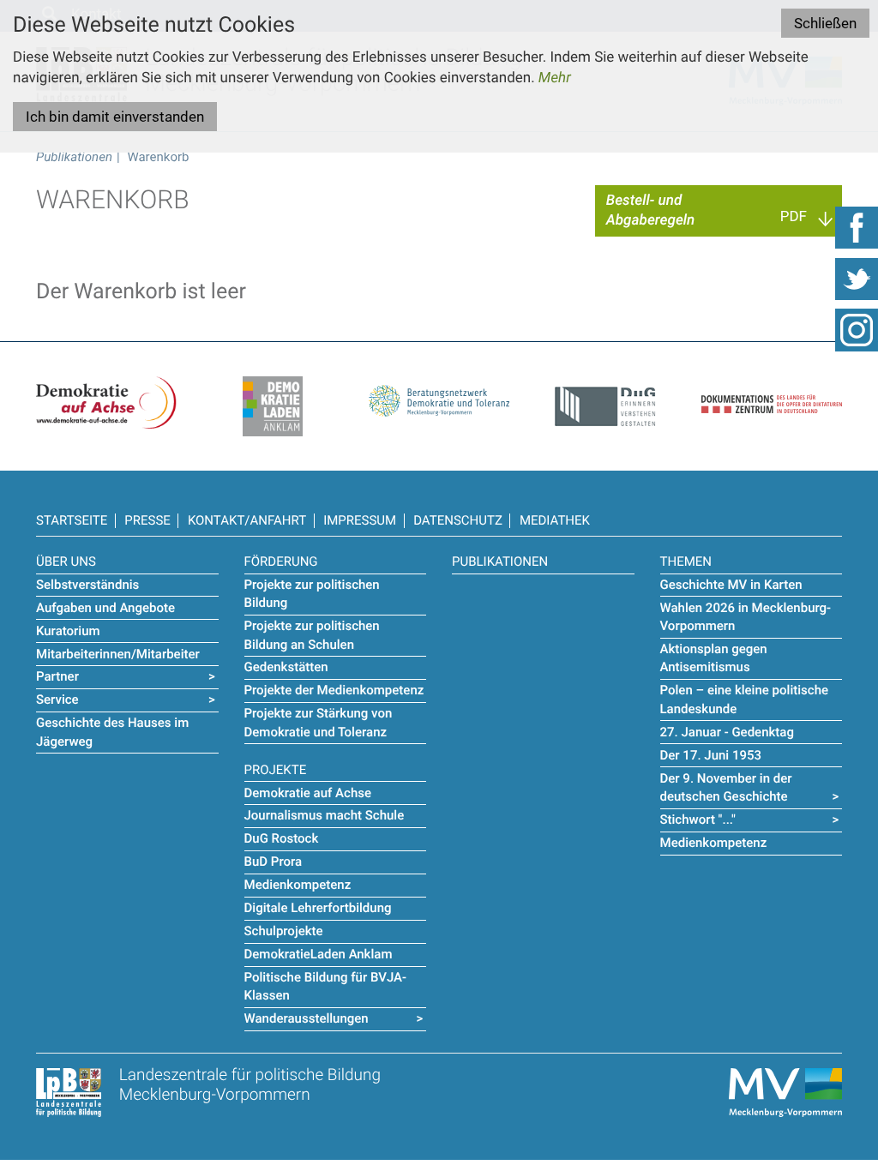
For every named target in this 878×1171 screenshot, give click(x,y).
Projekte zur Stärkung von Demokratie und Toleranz (318, 722)
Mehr (554, 78)
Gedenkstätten (286, 667)
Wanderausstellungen (306, 1018)
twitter (856, 278)
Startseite (71, 520)
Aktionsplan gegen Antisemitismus (713, 658)
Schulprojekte (283, 931)
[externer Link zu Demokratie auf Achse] (106, 402)
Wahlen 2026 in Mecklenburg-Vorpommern (746, 617)
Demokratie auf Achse (308, 793)
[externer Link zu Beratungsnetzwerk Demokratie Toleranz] (439, 396)
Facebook (856, 227)
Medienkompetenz (298, 884)
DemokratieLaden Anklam (318, 954)
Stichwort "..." (698, 819)
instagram (856, 330)
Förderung (281, 561)
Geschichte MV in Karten (731, 584)
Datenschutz (457, 520)
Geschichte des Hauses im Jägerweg (112, 731)
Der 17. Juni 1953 (711, 755)
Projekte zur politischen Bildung (312, 593)
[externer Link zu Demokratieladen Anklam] (273, 406)
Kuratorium (68, 631)
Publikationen (74, 157)
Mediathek (555, 520)
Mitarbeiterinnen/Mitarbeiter (118, 654)
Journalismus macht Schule (324, 815)
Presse (147, 520)
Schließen (825, 23)
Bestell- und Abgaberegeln (650, 210)
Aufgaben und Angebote (105, 608)
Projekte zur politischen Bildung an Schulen (312, 635)
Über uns (66, 561)
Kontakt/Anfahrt (247, 520)
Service (57, 699)
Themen (686, 561)
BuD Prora (273, 861)
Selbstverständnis (87, 584)
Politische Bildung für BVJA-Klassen (325, 986)
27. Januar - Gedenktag (727, 732)
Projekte (275, 770)
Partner (57, 676)
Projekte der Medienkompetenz (334, 690)
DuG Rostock (281, 838)
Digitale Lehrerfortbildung (318, 908)
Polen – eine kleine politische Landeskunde (744, 699)
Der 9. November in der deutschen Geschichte (726, 787)
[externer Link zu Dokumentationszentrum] (771, 394)
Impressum (359, 520)
